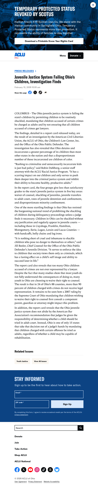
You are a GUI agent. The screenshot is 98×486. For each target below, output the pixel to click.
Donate (18, 436)
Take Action (21, 448)
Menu (63, 55)
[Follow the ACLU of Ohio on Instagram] (37, 470)
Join (17, 442)
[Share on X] (35, 93)
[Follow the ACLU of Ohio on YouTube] (30, 470)
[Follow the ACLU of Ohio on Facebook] (17, 470)
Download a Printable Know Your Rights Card (49, 41)
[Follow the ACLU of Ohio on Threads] (50, 470)
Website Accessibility (51, 482)
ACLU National (22, 461)
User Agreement (21, 482)
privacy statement (21, 415)
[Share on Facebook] (30, 93)
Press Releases (24, 70)
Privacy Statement (35, 482)
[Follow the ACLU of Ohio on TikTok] (43, 470)
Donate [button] (74, 55)
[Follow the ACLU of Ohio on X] (23, 470)
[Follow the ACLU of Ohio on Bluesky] (56, 470)
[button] (40, 93)
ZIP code (20, 402)
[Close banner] (93, 5)
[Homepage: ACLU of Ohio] (23, 55)
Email (18, 392)
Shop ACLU (21, 455)
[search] (80, 428)
